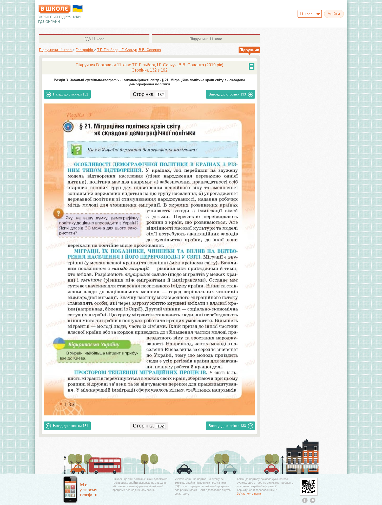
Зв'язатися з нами (249, 493)
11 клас (94, 39)
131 (70, 94)
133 (227, 94)
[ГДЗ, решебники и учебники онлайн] (54, 9)
